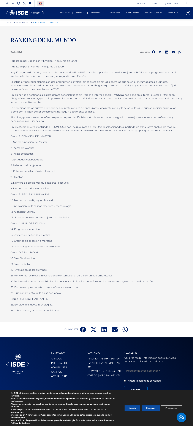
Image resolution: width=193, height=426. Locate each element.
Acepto (132, 408)
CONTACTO (93, 352)
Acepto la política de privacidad (144, 380)
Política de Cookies (20, 423)
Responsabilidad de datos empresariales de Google (50, 420)
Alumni (155, 4)
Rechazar (150, 408)
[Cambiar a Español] (40, 3)
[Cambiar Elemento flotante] (181, 417)
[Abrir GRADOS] (84, 13)
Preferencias (171, 408)
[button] (153, 52)
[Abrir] (188, 13)
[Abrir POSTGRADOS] (103, 13)
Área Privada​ (172, 4)
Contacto (141, 4)
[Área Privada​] (165, 3)
